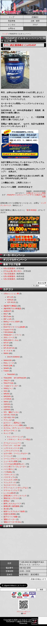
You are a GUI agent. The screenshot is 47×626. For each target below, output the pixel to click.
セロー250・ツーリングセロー (16, 453)
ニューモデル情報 (11, 461)
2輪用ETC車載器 (10, 306)
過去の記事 (42, 283)
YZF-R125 (11, 302)
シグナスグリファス (11, 451)
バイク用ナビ (9, 469)
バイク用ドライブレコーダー (15, 467)
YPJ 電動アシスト (11, 412)
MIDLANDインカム (11, 340)
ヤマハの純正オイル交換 (38, 196)
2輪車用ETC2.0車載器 (12, 308)
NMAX (6, 353)
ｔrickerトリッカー (11, 386)
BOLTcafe (7, 316)
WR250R (7, 396)
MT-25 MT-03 (9, 348)
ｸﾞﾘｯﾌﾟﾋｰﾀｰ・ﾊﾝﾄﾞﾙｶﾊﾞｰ (13, 446)
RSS (24, 613)
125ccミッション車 (11, 294)
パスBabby (8, 472)
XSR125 (10, 300)
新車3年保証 (31, 210)
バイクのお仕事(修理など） (14, 464)
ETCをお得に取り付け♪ (13, 271)
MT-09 (6, 345)
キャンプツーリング (15, 437)
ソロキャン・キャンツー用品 (18, 439)
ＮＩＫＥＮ (8, 351)
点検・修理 (35, 21)
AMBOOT (7, 311)
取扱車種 (11, 21)
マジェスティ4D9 (10, 480)
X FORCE (7, 399)
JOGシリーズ (9, 337)
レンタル (11, 25)
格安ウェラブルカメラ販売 (14, 511)
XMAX (6, 402)
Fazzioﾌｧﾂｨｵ (8, 330)
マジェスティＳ (10, 482)
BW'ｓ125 (7, 319)
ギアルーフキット (11, 431)
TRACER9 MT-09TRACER (15, 378)
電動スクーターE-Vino (12, 522)
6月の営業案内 (9, 276)
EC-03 (6, 324)
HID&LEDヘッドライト (13, 335)
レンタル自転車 (10, 493)
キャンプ (7, 433)
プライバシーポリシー (23, 611)
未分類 (6, 509)
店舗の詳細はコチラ (38, 579)
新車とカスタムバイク (12, 504)
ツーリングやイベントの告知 (15, 459)
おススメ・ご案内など (12, 423)
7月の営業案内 (9, 274)
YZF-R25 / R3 (9, 417)
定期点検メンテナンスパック (15, 496)
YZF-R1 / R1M (9, 415)
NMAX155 (8, 360)
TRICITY (7, 381)
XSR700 (7, 407)
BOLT (6, 314)
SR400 (6, 368)
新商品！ (7, 501)
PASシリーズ (9, 363)
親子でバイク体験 (11, 517)
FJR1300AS (8, 332)
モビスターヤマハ (11, 485)
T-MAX (6, 371)
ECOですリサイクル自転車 (14, 327)
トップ (11, 17)
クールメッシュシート (12, 443)
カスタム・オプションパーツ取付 (17, 428)
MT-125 (10, 297)
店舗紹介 (35, 17)
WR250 (6, 394)
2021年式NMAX (13, 357)
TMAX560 (11, 374)
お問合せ (11, 28)
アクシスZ (8, 420)
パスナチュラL (9, 477)
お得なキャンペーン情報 (36, 193)
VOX (5, 391)
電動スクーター (10, 519)
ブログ (35, 25)
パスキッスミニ (10, 475)
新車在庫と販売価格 (11, 506)
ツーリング (8, 456)
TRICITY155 (8, 383)
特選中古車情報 (10, 514)
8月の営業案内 (9, 268)
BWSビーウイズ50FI (12, 322)
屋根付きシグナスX (11, 498)
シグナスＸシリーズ (11, 448)
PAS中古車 (8, 366)
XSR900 (7, 410)
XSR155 (7, 404)
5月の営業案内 (9, 279)
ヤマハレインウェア (11, 490)
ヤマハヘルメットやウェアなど (16, 488)
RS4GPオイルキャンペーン (18, 195)
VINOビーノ (8, 388)
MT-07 (6, 343)
